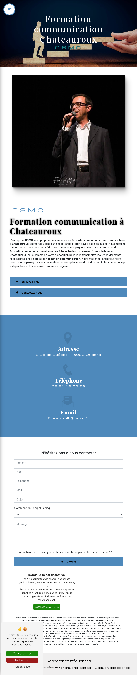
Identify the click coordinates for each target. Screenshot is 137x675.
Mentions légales (76, 667)
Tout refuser (22, 660)
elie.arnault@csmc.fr (68, 418)
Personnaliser (22, 666)
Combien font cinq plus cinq (32, 508)
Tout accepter (22, 653)
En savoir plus (30, 281)
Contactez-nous (31, 292)
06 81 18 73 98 (68, 386)
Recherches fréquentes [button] (68, 661)
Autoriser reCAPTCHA (47, 606)
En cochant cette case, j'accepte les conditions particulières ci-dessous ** (65, 552)
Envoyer (72, 561)
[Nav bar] (9, 9)
